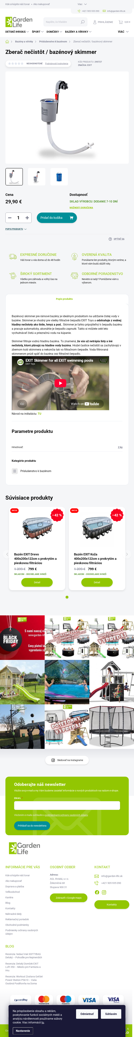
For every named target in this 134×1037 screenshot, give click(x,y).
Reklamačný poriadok (17, 919)
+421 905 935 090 (111, 883)
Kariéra (9, 897)
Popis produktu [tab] (64, 299)
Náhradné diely (13, 914)
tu (43, 1022)
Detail (37, 582)
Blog (7, 902)
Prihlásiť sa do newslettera (32, 825)
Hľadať (82, 22)
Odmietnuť (87, 1014)
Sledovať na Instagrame (70, 760)
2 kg (120, 447)
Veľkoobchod (12, 891)
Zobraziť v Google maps (68, 897)
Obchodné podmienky (17, 925)
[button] (67, 597)
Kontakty (10, 908)
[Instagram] (104, 891)
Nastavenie (23, 1030)
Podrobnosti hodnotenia (56, 63)
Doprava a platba (14, 886)
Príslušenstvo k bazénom (35, 471)
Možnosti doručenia (81, 207)
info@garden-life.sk (111, 876)
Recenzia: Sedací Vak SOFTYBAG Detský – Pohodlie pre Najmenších (23, 956)
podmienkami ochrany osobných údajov (66, 815)
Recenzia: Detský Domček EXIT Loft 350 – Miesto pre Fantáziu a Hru (23, 967)
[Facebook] (97, 891)
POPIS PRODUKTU (14, 229)
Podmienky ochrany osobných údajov (21, 932)
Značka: (85, 65)
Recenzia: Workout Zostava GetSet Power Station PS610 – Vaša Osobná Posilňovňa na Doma (24, 980)
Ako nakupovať (41, 4)
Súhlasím (111, 1014)
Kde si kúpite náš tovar (17, 4)
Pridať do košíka (51, 217)
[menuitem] (17, 32)
